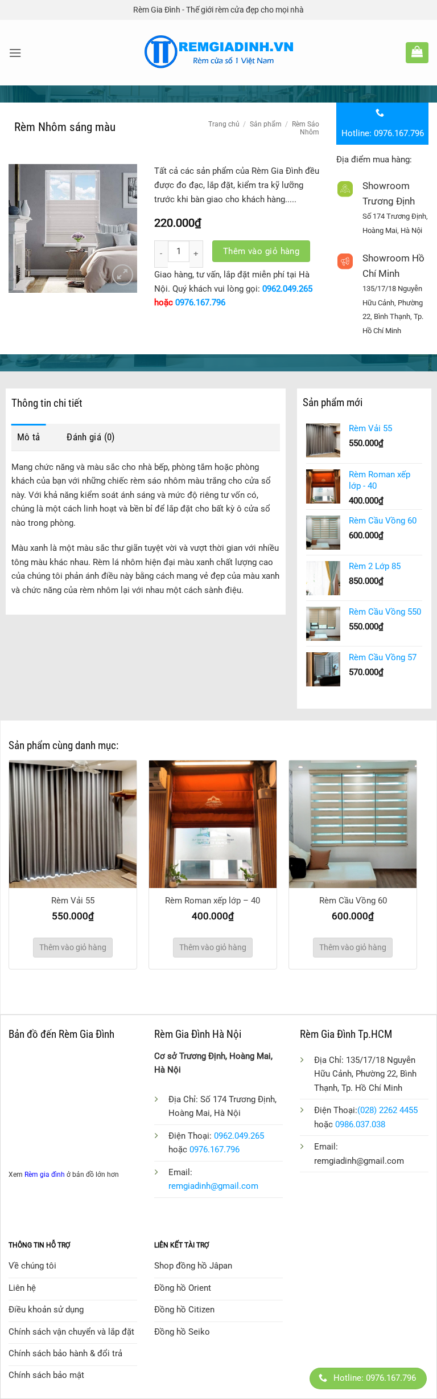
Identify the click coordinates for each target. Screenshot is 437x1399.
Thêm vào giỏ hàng (261, 251)
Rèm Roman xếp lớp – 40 (212, 900)
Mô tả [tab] (28, 437)
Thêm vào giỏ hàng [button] (72, 947)
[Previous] (25, 849)
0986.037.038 (360, 1124)
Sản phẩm (266, 124)
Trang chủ (224, 124)
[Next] (400, 849)
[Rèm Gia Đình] (219, 52)
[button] (15, 53)
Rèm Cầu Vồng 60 (353, 900)
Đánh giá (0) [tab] (90, 437)
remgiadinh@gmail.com (213, 1186)
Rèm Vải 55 (72, 900)
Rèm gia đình (44, 1175)
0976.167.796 (200, 302)
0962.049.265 (287, 289)
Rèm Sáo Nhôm (305, 128)
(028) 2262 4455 (387, 1110)
